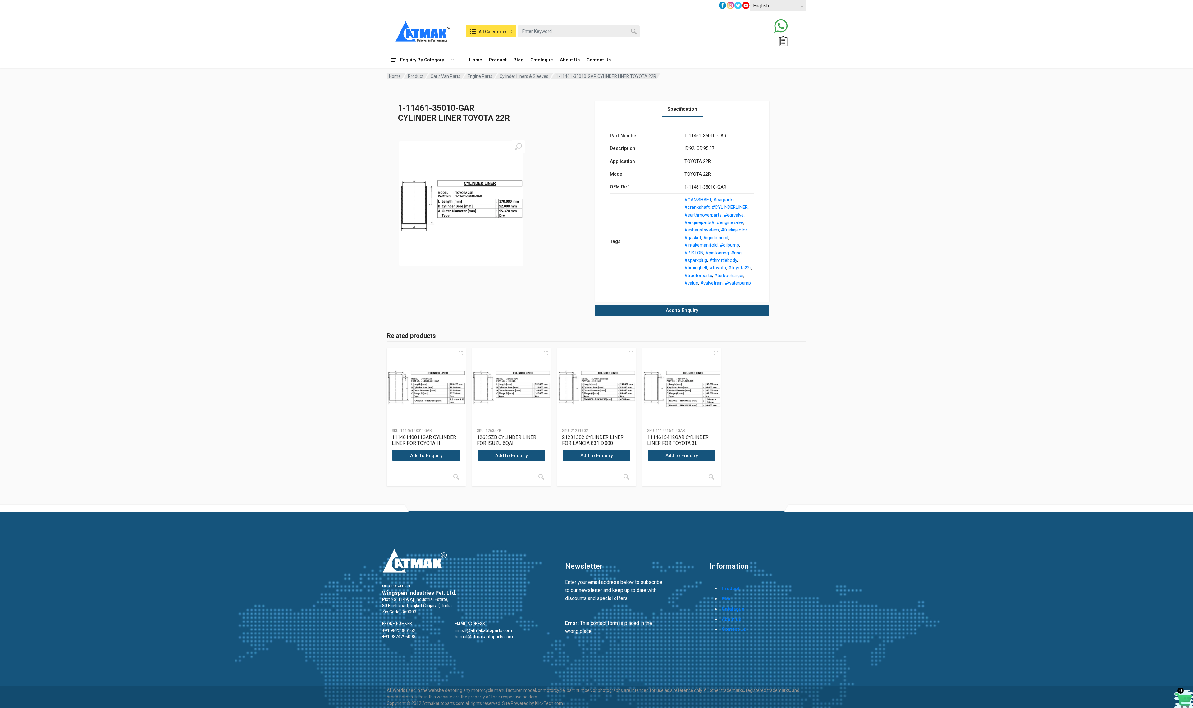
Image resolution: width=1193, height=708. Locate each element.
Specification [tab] (682, 109)
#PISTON (693, 253)
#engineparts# (699, 222)
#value (691, 283)
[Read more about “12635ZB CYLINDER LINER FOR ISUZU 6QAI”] (541, 476)
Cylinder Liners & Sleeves (524, 76)
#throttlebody (723, 260)
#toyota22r (739, 268)
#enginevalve (730, 222)
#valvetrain (711, 283)
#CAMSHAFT (697, 200)
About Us (570, 60)
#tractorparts (698, 275)
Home (475, 60)
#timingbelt (695, 268)
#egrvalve (734, 215)
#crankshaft (697, 207)
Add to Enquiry (682, 310)
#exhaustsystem (701, 230)
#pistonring (717, 253)
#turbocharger (728, 275)
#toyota (718, 268)
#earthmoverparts (703, 215)
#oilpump (729, 245)
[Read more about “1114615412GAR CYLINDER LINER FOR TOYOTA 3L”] (711, 476)
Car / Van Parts (445, 76)
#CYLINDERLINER (730, 207)
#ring (736, 253)
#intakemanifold (701, 245)
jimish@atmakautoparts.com (483, 630)
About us (731, 619)
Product (498, 60)
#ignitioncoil (715, 237)
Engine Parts (480, 76)
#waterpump (738, 283)
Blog (518, 60)
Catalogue (541, 60)
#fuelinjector (734, 230)
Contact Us (599, 60)
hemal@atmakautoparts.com (484, 636)
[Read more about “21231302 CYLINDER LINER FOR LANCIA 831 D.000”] (626, 476)
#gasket (692, 237)
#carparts (723, 200)
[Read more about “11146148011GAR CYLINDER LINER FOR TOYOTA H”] (456, 476)
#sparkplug (695, 260)
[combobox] (579, 31)
